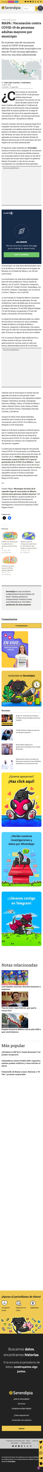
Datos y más (12, 20)
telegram (40, 1458)
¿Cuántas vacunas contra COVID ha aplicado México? (8, 568)
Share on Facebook (40, 1447)
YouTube (26, 602)
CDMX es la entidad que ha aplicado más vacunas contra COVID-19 (10, 545)
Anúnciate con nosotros (21, 1420)
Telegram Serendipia (40, 2)
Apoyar (22, 1428)
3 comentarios (22, 625)
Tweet (40, 1442)
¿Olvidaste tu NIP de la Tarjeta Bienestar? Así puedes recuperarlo (21, 1053)
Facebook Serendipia (35, 2)
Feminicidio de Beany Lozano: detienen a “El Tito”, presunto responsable (21, 1073)
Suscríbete (5, 2)
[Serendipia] (14, 10)
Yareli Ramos (26, 83)
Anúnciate (11, 2)
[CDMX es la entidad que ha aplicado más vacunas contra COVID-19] (10, 536)
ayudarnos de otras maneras (18, 604)
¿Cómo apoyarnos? (21, 1415)
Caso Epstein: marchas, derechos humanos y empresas (21, 987)
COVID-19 (5, 20)
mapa (33, 110)
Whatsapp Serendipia (38, 2)
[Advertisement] (21, 187)
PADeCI (22, 502)
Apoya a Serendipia (40, 1464)
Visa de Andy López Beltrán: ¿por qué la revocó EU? (19, 1009)
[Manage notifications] (38, 1468)
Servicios (21, 1403)
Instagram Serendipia (33, 2)
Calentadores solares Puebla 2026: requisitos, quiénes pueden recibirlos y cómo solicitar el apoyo (21, 1063)
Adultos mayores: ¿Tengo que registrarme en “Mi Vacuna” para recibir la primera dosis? (28, 545)
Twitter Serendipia (28, 2)
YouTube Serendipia (25, 2)
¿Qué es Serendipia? (21, 1399)
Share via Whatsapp (40, 1452)
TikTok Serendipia (30, 2)
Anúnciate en (21, 675)
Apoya (16, 2)
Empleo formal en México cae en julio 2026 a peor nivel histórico (21, 1030)
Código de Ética (26, 1443)
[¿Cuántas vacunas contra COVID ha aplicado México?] (10, 560)
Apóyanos (34, 1307)
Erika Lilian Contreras (12, 83)
